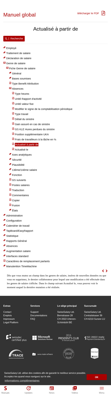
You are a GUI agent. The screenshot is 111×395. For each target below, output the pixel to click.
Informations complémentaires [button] (22, 380)
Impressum (9, 319)
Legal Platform (10, 322)
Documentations (38, 315)
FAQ (32, 319)
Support (34, 312)
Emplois (7, 315)
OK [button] (96, 377)
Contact (7, 312)
